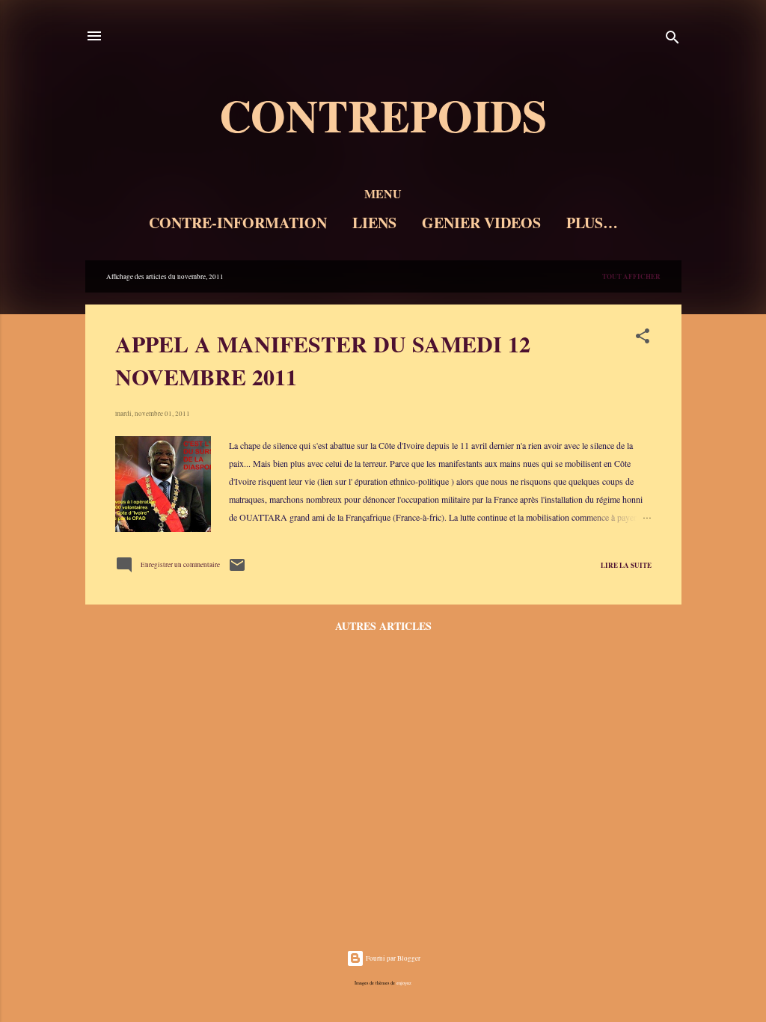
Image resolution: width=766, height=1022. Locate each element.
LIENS (374, 222)
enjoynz (403, 982)
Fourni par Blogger (392, 958)
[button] (643, 339)
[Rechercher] (672, 41)
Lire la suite (626, 565)
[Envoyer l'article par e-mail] (237, 571)
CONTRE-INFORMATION (238, 222)
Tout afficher (631, 276)
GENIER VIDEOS (481, 222)
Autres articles (383, 626)
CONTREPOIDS (383, 114)
